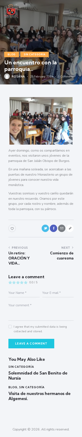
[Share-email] (61, 228)
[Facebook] (53, 228)
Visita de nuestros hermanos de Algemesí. (39, 396)
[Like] (12, 228)
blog (12, 54)
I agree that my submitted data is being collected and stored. (40, 329)
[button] (66, 11)
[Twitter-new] (45, 228)
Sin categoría (34, 54)
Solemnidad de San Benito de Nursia (37, 375)
